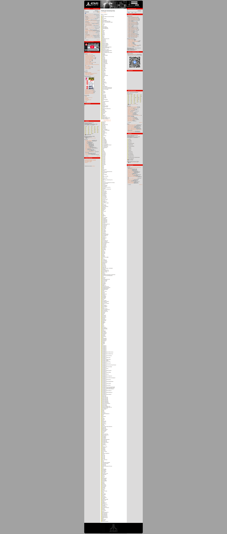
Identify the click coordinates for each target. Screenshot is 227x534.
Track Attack (104, 315)
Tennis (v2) (104, 127)
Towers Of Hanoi (104, 308)
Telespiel (103, 113)
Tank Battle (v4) (104, 62)
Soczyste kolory (130, 180)
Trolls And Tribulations (105, 453)
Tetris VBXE (104, 164)
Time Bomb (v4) (104, 222)
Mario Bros (86, 144)
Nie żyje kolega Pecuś (88, 23)
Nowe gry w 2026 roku (88, 54)
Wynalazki (128, 166)
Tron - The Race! (104, 459)
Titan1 (103, 254)
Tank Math (103, 66)
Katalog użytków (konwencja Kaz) (132, 135)
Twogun (103, 508)
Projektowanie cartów (131, 172)
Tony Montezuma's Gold (106, 279)
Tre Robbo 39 (104, 380)
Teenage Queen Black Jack (106, 108)
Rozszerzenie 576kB (131, 179)
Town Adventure (104, 310)
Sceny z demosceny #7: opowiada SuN (90, 20)
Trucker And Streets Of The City (107, 466)
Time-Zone (104, 232)
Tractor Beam (104, 319)
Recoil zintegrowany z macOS (89, 37)
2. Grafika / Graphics (131, 40)
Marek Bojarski (130, 120)
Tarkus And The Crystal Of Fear (107, 87)
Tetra (103, 149)
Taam (103, 25)
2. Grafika (129, 140)
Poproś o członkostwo (136, 6)
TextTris (103, 170)
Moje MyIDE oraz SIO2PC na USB (133, 176)
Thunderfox (104, 194)
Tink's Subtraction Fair (105, 242)
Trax (102, 344)
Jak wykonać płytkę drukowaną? (132, 178)
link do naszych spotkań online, (132, 54)
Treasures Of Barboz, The (106, 406)
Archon (86, 149)
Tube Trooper (104, 471)
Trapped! (103, 342)
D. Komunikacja (130, 154)
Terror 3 (103, 134)
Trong (103, 461)
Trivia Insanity (104, 435)
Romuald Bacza (130, 113)
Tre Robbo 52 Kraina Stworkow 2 (107, 392)
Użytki (132, 12)
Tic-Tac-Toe (104, 198)
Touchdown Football (105, 301)
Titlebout (103, 256)
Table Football (104, 26)
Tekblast (103, 109)
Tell (102, 114)
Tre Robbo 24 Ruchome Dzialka (107, 366)
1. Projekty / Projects (131, 39)
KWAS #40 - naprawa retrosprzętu (90, 32)
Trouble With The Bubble (106, 462)
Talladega (103, 54)
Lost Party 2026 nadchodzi (89, 25)
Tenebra (103, 122)
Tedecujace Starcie (105, 106)
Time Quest (104, 226)
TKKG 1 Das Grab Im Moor (106, 21)
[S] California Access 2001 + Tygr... (133, 29)
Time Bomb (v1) (104, 219)
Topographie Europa (105, 288)
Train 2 (103, 325)
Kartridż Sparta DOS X (88, 56)
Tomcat (103, 272)
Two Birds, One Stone (105, 507)
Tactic (103, 31)
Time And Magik (104, 217)
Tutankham (104, 494)
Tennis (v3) (104, 128)
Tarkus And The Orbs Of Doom (107, 88)
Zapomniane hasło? (130, 6)
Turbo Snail (104, 484)
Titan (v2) (103, 252)
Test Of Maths (104, 140)
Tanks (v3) (103, 74)
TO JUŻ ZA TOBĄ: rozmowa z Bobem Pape (134, 115)
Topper (103, 290)
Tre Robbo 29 (104, 371)
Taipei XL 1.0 (104, 41)
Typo (103, 518)
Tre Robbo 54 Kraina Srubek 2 (106, 394)
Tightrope (103, 209)
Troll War (103, 448)
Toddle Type (104, 267)
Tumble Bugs (104, 474)
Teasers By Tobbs (105, 99)
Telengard (103, 112)
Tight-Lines (104, 208)
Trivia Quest (104, 438)
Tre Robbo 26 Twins (105, 368)
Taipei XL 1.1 (104, 42)
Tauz (103, 90)
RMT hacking (130, 26)
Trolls (103, 452)
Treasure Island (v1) (105, 400)
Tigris (103, 210)
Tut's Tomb (104, 493)
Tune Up (103, 476)
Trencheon (103, 412)
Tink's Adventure (104, 241)
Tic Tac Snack (104, 196)
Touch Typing (104, 300)
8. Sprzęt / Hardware (131, 44)
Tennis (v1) (104, 126)
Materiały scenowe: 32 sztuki (89, 90)
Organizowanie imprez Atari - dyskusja (90, 159)
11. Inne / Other (130, 46)
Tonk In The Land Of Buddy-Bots (107, 275)
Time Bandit (104, 218)
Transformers (104, 333)
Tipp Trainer (104, 249)
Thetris (103, 173)
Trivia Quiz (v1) (104, 440)
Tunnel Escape (104, 478)
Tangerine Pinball (105, 55)
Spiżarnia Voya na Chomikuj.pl (89, 93)
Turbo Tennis (104, 485)
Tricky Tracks (104, 423)
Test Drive (103, 137)
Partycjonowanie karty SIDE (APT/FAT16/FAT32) (92, 64)
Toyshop (103, 313)
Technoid (103, 102)
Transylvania (104, 336)
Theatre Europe (104, 172)
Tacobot (103, 30)
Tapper (103, 77)
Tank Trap (103, 67)
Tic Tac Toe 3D (104, 197)
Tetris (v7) (103, 160)
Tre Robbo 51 (104, 391)
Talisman (103, 53)
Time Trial (103, 229)
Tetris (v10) (104, 153)
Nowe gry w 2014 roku (88, 67)
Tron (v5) (103, 458)
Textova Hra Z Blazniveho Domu (107, 171)
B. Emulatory (130, 151)
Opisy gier (86, 139)
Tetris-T (103, 165)
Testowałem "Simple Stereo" (132, 174)
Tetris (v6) (103, 159)
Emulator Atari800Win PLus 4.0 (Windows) (91, 73)
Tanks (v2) (103, 73)
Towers (103, 307)
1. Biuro (129, 139)
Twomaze (103, 509)
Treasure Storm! (104, 405)
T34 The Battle (104, 20)
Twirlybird (103, 505)
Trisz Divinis (104, 431)
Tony (103, 276)
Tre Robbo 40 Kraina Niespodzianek (107, 381)
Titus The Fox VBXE (105, 257)
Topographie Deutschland (106, 287)
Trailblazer (103, 322)
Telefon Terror (104, 111)
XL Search (86, 100)
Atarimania (86, 98)
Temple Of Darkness (105, 118)
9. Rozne (129, 150)
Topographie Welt (105, 289)
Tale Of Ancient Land (105, 51)
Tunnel (103, 477)
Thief (103, 175)
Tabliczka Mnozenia (105, 28)
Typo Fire (103, 520)
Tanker (103, 71)
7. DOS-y (129, 147)
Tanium (103, 56)
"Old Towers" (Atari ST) (88, 140)
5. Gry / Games (130, 42)
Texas (103, 168)
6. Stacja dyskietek (131, 146)
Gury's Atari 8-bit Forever (88, 97)
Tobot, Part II (104, 266)
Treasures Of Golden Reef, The (107, 407)
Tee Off (103, 107)
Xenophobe (86, 145)
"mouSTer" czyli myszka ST (132, 125)
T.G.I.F (103, 15)
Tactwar (103, 33)
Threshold (103, 188)
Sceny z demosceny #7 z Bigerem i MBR (91, 34)
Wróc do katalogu (103, 12)
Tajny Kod (103, 48)
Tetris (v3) (103, 156)
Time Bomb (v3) (104, 221)
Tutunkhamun (104, 497)
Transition (103, 334)
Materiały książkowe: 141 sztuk (89, 91)
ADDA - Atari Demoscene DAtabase (132, 92)
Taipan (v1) (104, 39)
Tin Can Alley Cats (105, 240)
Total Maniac (104, 296)
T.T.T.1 (103, 19)
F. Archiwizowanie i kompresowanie (134, 157)
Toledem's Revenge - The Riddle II (107, 268)
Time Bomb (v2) (104, 220)
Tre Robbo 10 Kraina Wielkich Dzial (107, 353)
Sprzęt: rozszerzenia (131, 127)
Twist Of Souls (104, 506)
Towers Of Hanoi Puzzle (106, 309)
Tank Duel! (103, 65)
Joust (86, 143)
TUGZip (137, 104)
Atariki (86, 96)
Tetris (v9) (103, 162)
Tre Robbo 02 (104, 346)
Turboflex (103, 487)
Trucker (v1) (104, 464)
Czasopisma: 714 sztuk (88, 89)
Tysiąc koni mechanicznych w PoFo (90, 15)
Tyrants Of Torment (105, 521)
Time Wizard (104, 231)
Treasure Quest (104, 404)
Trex (102, 415)
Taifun (103, 37)
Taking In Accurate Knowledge (107, 50)
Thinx (103, 180)
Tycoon (103, 511)
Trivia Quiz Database (105, 442)
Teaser (103, 98)
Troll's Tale (103, 450)
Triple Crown (104, 428)
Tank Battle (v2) (104, 60)
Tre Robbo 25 (104, 367)
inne (92, 133)
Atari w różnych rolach (131, 181)
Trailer (103, 323)
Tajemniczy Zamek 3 (105, 45)
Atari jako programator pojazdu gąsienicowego (134, 167)
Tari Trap (103, 84)
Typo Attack (104, 519)
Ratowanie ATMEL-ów (131, 171)
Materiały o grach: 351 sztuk (89, 92)
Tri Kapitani (104, 416)
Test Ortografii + (104, 142)
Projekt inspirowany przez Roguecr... (133, 18)
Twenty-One (104, 500)
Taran (103, 78)
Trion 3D (103, 425)
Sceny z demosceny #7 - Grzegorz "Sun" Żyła (91, 24)
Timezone (103, 239)
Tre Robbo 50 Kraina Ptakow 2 (106, 390)
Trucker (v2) (104, 465)
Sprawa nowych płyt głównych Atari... (133, 19)
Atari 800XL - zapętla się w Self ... (132, 16)
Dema (135, 12)
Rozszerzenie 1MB (130, 175)
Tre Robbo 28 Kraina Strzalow (106, 370)
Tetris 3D (103, 163)
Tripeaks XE (104, 427)
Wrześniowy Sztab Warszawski (132, 22)
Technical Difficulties (105, 101)
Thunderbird (104, 192)
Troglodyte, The (104, 446)
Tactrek (103, 32)
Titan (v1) (103, 251)
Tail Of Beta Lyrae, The (105, 38)
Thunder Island (104, 191)
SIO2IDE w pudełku (130, 182)
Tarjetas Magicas (104, 86)
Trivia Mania (104, 436)
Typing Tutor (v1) (104, 516)
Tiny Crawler (104, 245)
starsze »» (140, 122)
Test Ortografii (104, 141)
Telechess (103, 110)
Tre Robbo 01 (104, 345)
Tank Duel (103, 64)
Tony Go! (103, 278)
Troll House (104, 447)
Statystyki (86, 162)
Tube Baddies (104, 469)
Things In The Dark (105, 176)
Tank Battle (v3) (104, 61)
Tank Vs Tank (104, 68)
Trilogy (103, 424)
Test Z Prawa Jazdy (105, 146)
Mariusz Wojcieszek (130, 112)
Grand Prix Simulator (88, 154)
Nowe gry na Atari (130, 32)
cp (141, 94)
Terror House (104, 135)
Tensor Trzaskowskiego (105, 130)
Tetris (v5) (103, 158)
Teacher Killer (104, 97)
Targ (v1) (103, 79)
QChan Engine (87, 68)
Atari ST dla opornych (88, 66)
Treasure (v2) (104, 396)
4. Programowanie (131, 143)
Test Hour (103, 138)
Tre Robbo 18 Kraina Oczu (106, 361)
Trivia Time (104, 443)
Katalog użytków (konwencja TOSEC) (133, 161)
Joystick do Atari (130, 173)
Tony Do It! (104, 277)
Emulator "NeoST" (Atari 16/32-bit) (133, 36)
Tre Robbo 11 (104, 354)
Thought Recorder (105, 183)
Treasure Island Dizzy (105, 402)
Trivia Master (104, 437)
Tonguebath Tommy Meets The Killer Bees (108, 274)
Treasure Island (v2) (105, 401)
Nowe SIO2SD (130, 170)
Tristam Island (104, 430)
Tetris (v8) (103, 161)
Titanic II (103, 255)
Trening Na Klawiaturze (105, 413)
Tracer (103, 314)
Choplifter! (86, 142)
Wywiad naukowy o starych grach (132, 35)
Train (103, 324)
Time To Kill (104, 228)
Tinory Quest (104, 244)
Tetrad (103, 150)
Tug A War (103, 472)
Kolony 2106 (87, 146)
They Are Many (104, 174)
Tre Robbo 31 (104, 373)
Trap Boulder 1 (104, 338)
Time (103, 216)
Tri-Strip (103, 419)
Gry (129, 12)
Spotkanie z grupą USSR (88, 30)
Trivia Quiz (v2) (104, 441)
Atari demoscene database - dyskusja (90, 160)
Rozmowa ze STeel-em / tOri (89, 14)
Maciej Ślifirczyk (130, 118)
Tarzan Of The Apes (105, 89)
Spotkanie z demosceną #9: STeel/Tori (90, 17)
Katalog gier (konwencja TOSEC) (90, 136)
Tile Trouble (104, 211)
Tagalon (103, 36)
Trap (103, 337)
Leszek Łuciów (130, 114)
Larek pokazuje (87, 61)
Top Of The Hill (104, 281)
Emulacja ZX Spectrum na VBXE (89, 62)
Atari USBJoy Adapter (131, 126)
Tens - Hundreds (104, 129)
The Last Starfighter (88, 150)
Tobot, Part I (104, 265)
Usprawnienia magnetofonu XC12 (90, 57)
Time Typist (104, 230)
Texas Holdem (104, 169)
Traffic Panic (104, 320)
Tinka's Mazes (104, 243)
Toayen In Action (104, 261)
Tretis (103, 414)
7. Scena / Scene (130, 43)
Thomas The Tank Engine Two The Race (108, 182)
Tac (102, 29)
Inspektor (86, 153)
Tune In (103, 475)
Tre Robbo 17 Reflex (105, 360)
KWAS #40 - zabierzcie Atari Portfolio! (90, 31)
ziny (135, 103)
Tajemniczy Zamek (105, 43)
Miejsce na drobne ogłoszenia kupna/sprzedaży (134, 129)
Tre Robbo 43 (104, 384)
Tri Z (103, 417)
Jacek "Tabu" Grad (130, 117)
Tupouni (103, 481)
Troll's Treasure (104, 451)
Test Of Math (104, 139)
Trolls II (103, 454)
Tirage (103, 250)
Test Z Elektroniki (105, 145)
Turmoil (103, 489)
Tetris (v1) (103, 152)
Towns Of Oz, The (105, 311)
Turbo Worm (104, 486)
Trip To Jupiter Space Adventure (107, 426)
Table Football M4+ (105, 27)
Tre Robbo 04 (104, 348)
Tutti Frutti (103, 496)
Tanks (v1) (103, 72)
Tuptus (103, 482)
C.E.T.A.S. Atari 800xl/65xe (131, 33)
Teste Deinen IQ (104, 147)
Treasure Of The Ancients (106, 403)
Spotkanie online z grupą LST (89, 36)
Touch (103, 299)
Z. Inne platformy (131, 158)
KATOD (129, 111)
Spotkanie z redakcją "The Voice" (90, 28)
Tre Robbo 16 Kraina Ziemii (106, 359)
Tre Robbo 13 (104, 356)
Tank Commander (105, 63)
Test (102, 136)
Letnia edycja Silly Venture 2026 (89, 18)
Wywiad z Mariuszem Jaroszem (132, 106)
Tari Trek (103, 85)
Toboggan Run (104, 262)
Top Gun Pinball (104, 280)
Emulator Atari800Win (88, 72)
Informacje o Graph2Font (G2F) (132, 28)
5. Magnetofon (130, 144)
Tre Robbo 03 (104, 347)
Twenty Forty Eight (105, 499)
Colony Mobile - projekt (88, 161)
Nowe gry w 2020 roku (88, 59)
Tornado (103, 292)
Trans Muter (104, 331)
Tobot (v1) (103, 263)
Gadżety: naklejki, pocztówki (132, 128)
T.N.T (103, 17)
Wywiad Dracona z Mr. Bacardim (132, 107)
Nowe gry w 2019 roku (88, 60)
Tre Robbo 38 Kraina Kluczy (106, 379)
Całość (130, 104)
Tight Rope (104, 207)
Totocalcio (103, 298)
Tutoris (103, 495)
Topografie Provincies (105, 286)
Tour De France (104, 302)
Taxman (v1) (104, 95)
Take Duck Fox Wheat (105, 49)
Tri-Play (103, 418)
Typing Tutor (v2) (104, 517)
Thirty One (103, 181)
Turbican (103, 483)
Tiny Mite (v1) (104, 246)
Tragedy (103, 321)
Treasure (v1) (104, 395)
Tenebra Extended (105, 124)
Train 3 (103, 326)
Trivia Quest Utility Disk (105, 439)
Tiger (103, 203)
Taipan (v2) (104, 40)
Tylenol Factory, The (105, 512)
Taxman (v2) (104, 96)
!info (135, 97)
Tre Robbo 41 (104, 382)
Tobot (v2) (103, 264)
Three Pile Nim (104, 186)
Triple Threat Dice (105, 429)
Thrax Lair (103, 184)
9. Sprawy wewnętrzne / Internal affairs (133, 45)
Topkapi (103, 284)
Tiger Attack (104, 204)
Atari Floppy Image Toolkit (89, 35)
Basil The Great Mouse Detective (90, 151)
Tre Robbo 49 (104, 389)
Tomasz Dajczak (130, 108)
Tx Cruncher (104, 510)
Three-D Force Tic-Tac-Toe (106, 187)
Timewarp (103, 238)
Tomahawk (104, 269)
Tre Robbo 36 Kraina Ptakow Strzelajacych (108, 377)
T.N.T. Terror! (104, 18)
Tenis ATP (103, 125)
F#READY (129, 110)
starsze (99, 70)
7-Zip (134, 104)
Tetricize (103, 151)
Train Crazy (104, 327)
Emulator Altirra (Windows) (89, 74)
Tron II (103, 460)
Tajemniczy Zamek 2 (105, 44)
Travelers (103, 343)
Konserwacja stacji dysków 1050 (90, 58)
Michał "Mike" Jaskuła (131, 109)
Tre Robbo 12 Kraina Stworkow (107, 355)
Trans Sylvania (104, 332)
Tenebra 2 (103, 123)
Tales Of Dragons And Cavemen (107, 52)
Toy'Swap (103, 312)
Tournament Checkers (105, 303)
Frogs (86, 141)
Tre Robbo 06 (104, 350)
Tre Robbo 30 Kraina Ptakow (106, 372)
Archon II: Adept (87, 147)
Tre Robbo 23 (104, 365)
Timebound (104, 233)
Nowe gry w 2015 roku (88, 63)
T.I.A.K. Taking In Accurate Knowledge (108, 16)
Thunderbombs (104, 193)
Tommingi (103, 273)
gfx (141, 96)
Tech (103, 100)
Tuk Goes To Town (105, 473)
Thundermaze (104, 195)
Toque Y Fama (104, 291)
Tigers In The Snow (105, 206)
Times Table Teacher (105, 234)
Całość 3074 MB (88, 134)
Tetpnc (103, 148)
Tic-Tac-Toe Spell (104, 199)
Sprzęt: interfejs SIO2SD (131, 131)
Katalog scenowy (129, 93)
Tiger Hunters (104, 205)
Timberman (104, 215)
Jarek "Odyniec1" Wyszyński (132, 119)
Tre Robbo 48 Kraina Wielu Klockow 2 (108, 388)
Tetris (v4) (103, 157)
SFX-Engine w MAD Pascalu (89, 55)
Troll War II (103, 449)
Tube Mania (104, 470)
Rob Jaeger (129, 116)
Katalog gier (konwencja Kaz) (89, 122)
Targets (103, 83)
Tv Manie (103, 498)
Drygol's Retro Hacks (88, 99)
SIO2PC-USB (130, 169)
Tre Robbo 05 (104, 349)
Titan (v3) (103, 253)
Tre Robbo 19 (104, 362)
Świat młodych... (130, 25)
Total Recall (104, 297)
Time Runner (104, 227)
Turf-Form (103, 488)
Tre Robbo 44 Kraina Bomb (106, 385)
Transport (103, 335)
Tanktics (103, 76)
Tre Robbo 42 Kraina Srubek (106, 383)
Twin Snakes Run (105, 504)
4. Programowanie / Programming (132, 41)
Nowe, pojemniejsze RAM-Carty (132, 124)
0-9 (86, 126)
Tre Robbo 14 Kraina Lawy (106, 357)
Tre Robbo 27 (104, 369)
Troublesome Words (105, 463)
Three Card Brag (104, 185)
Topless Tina (104, 285)
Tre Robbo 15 (104, 358)
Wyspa (86, 148)
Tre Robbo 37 (104, 378)
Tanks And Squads (105, 75)
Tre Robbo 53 (104, 393)
